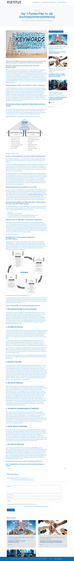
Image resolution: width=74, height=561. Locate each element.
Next (65, 468)
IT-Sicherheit (61, 95)
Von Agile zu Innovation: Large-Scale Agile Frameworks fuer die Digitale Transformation (57, 75)
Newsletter (42, 395)
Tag (30, 335)
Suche (42, 419)
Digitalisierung (51, 95)
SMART (27, 298)
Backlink (18, 447)
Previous (9, 468)
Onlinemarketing (39, 228)
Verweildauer (41, 398)
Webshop (8, 421)
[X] (51, 107)
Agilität (60, 46)
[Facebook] (49, 107)
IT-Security (56, 95)
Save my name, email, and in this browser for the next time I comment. (23, 504)
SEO (44, 74)
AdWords (31, 355)
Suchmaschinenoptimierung (47, 20)
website (19, 504)
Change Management (56, 92)
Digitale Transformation (58, 48)
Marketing (12, 88)
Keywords (23, 166)
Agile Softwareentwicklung (54, 46)
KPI (37, 215)
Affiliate (7, 452)
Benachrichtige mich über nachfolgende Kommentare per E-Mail (36, 506)
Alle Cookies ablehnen (58, 558)
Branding (15, 394)
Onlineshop (27, 91)
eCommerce (54, 31)
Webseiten (8, 169)
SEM (10, 116)
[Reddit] (52, 107)
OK (50, 558)
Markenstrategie (17, 317)
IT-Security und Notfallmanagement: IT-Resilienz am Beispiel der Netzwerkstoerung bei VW (58, 98)
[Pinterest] (54, 107)
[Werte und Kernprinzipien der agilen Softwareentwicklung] (58, 34)
